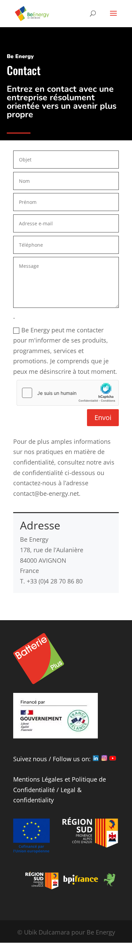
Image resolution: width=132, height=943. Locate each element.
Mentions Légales (38, 779)
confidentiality (33, 800)
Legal (68, 790)
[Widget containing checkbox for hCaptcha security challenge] (68, 393)
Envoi (102, 417)
